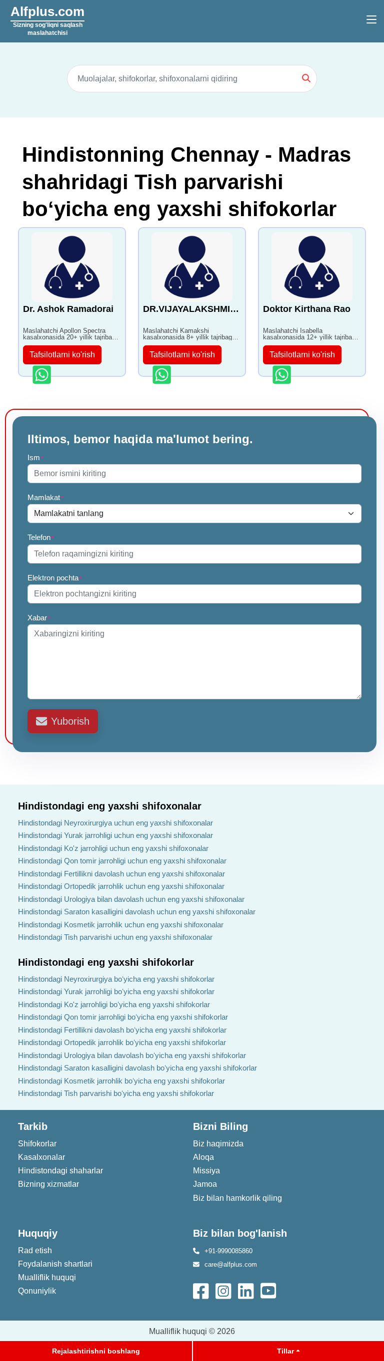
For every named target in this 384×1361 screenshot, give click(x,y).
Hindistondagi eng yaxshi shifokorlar (106, 962)
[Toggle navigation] (371, 19)
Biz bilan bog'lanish (240, 1233)
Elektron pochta (55, 577)
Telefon (41, 537)
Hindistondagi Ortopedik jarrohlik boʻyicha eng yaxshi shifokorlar (122, 1042)
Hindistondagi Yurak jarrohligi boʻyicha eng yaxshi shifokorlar (116, 991)
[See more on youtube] (270, 1290)
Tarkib (33, 1126)
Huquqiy (38, 1233)
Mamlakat (46, 497)
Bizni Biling (220, 1126)
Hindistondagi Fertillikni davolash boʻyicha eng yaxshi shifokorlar (122, 1030)
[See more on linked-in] (247, 1290)
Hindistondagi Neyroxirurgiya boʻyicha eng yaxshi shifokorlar (116, 979)
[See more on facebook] (201, 1290)
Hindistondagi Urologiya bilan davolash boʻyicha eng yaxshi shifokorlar (132, 1055)
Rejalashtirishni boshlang (96, 1351)
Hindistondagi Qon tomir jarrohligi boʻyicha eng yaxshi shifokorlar (123, 1017)
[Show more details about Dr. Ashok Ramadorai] (42, 374)
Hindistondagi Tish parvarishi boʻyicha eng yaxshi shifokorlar (116, 1093)
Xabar (39, 617)
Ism (36, 457)
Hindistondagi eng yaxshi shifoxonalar (110, 806)
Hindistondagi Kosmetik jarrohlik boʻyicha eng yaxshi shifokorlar (121, 1081)
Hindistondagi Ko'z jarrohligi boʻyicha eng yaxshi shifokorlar (114, 1004)
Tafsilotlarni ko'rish (62, 354)
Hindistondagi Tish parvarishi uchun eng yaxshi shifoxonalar (115, 937)
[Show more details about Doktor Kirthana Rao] (282, 374)
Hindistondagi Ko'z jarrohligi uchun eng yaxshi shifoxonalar (113, 848)
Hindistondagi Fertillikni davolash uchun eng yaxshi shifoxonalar (121, 873)
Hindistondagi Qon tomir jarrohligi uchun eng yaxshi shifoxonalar (122, 860)
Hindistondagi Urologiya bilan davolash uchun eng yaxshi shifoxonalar (131, 899)
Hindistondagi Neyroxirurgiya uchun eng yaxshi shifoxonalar (115, 822)
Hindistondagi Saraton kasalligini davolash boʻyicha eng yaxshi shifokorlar (137, 1068)
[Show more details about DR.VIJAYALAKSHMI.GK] (162, 374)
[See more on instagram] (224, 1290)
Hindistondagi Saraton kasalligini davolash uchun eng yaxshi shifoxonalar (137, 911)
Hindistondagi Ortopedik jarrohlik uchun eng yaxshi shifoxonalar (121, 886)
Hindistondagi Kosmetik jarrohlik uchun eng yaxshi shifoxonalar (121, 924)
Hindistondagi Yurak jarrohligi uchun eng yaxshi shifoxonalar (115, 835)
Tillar (285, 1351)
